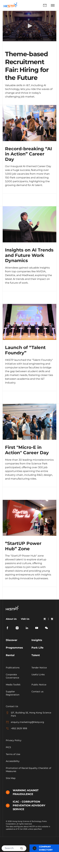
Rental (10, 655)
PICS (8, 747)
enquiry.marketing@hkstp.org (27, 722)
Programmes (14, 647)
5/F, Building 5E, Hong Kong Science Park (31, 714)
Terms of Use (13, 754)
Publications (13, 667)
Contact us (37, 691)
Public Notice (38, 684)
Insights (36, 640)
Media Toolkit (13, 684)
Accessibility (13, 761)
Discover (11, 640)
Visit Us (25, 619)
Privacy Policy (13, 740)
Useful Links (38, 674)
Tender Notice (39, 667)
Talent (35, 655)
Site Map (10, 778)
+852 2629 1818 (19, 728)
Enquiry (34, 5)
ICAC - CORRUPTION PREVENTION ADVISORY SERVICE (29, 805)
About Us (11, 619)
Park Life (37, 647)
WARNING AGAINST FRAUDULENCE (26, 792)
